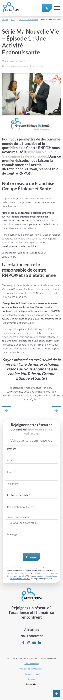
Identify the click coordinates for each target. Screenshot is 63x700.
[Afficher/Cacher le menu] (57, 8)
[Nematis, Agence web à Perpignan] (31, 684)
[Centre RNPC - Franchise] (11, 8)
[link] (47, 8)
